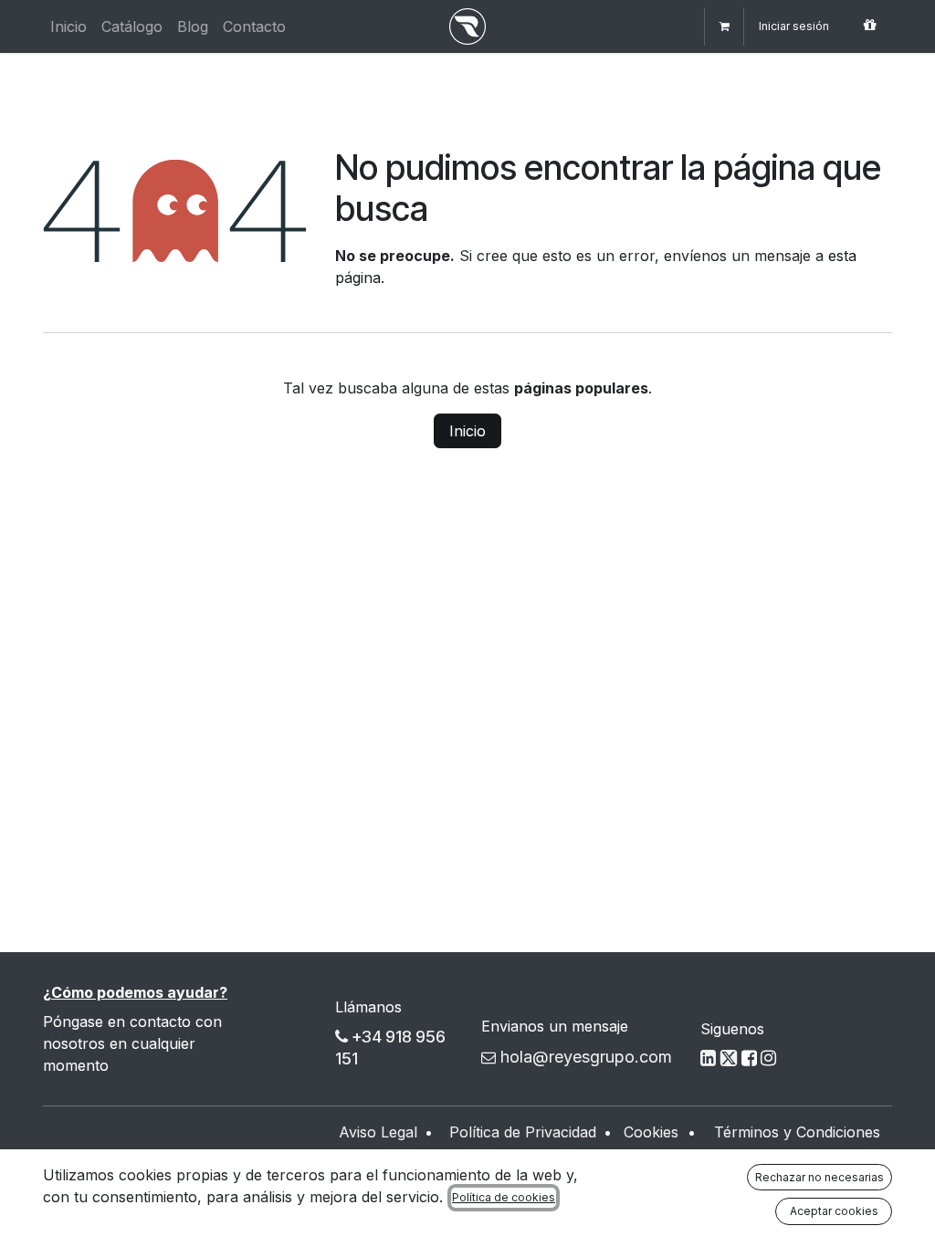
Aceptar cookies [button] (834, 1211)
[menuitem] (68, 26)
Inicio (467, 431)
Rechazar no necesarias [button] (819, 1177)
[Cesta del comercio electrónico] (724, 26)
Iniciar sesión (794, 26)
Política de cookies (503, 1197)
